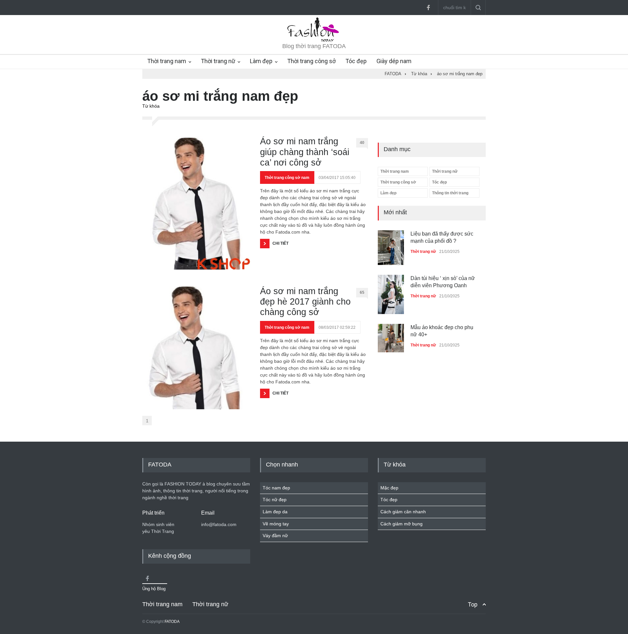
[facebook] (428, 7)
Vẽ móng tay (276, 523)
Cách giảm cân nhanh (403, 511)
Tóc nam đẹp (276, 487)
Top (473, 604)
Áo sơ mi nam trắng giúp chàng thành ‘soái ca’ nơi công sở (304, 151)
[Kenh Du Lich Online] (147, 578)
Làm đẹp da (275, 511)
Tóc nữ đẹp (275, 499)
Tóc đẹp (356, 61)
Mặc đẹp (389, 487)
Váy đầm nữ (275, 535)
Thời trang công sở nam (287, 177)
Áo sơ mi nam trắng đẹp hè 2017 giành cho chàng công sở (305, 301)
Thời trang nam (166, 61)
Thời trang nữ (218, 61)
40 (362, 142)
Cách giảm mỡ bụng (401, 523)
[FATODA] (314, 40)
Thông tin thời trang (450, 193)
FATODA (172, 621)
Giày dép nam (393, 61)
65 (362, 292)
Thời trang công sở (311, 61)
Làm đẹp (261, 61)
